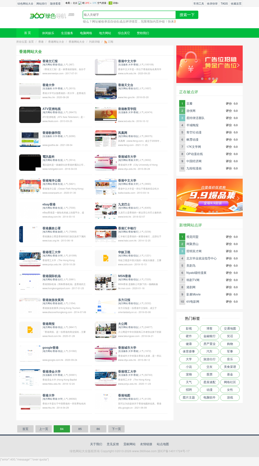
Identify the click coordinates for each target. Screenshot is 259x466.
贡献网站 (129, 444)
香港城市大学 (127, 156)
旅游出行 (209, 359)
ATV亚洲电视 (51, 108)
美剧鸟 (190, 265)
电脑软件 (209, 397)
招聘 (189, 389)
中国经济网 (194, 161)
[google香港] (30, 353)
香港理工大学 (51, 252)
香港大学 (48, 85)
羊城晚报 (192, 125)
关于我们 (96, 444)
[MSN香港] (106, 281)
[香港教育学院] (106, 114)
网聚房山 (192, 244)
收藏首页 (236, 3)
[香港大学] (30, 90)
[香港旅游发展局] (30, 305)
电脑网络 (86, 33)
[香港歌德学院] (30, 138)
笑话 (230, 336)
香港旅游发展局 (53, 300)
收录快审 (212, 3)
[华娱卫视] (106, 257)
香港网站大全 (77, 41)
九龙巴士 (124, 204)
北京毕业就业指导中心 (201, 258)
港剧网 (190, 287)
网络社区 (230, 382)
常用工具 (198, 3)
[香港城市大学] (106, 162)
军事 (230, 351)
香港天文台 (125, 85)
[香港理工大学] (30, 257)
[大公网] (106, 329)
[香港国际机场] (30, 281)
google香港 (50, 347)
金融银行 (209, 336)
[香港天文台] (106, 90)
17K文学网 (193, 146)
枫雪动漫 (192, 139)
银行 (135, 231)
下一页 (116, 429)
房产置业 (209, 343)
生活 (60, 159)
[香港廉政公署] (30, 234)
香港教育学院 (127, 108)
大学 (130, 64)
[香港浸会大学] (30, 377)
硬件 (189, 336)
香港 (41, 41)
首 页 (27, 32)
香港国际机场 (51, 276)
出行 (135, 88)
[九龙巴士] (106, 210)
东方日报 (124, 300)
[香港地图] (106, 401)
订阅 (110, 41)
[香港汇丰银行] (106, 234)
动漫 (209, 389)
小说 (189, 366)
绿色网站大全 (25, 3)
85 (80, 429)
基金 (230, 374)
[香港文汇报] (30, 66)
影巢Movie (193, 294)
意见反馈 (113, 444)
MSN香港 (124, 276)
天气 (189, 382)
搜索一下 (187, 15)
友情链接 (146, 444)
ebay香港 (49, 204)
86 (98, 429)
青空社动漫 (194, 132)
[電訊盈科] (30, 162)
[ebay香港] (30, 210)
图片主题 (189, 397)
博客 (209, 328)
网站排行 (41, 3)
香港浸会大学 (51, 371)
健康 (189, 343)
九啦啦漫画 (194, 168)
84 (62, 429)
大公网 (122, 323)
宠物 (189, 374)
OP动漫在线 (194, 154)
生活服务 (67, 33)
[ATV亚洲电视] (30, 114)
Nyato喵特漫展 (196, 272)
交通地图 (230, 328)
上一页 (43, 429)
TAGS (224, 3)
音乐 (230, 359)
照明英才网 (194, 251)
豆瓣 (189, 103)
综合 (60, 64)
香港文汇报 (50, 61)
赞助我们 (143, 33)
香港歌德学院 (51, 132)
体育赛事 (189, 351)
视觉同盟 (192, 236)
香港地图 (124, 395)
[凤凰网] (106, 138)
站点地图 (163, 444)
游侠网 (190, 110)
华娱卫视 (124, 252)
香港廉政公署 (51, 228)
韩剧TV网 (192, 280)
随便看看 (55, 3)
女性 (230, 389)
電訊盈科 (48, 156)
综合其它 (124, 33)
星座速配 (209, 382)
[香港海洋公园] (30, 186)
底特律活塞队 (195, 118)
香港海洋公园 (51, 180)
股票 (209, 374)
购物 (230, 343)
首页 (31, 41)
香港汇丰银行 (127, 228)
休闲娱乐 (48, 33)
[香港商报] (30, 329)
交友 (209, 366)
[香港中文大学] (106, 66)
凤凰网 (122, 132)
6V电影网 (192, 301)
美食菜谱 (230, 366)
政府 (60, 231)
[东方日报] (106, 305)
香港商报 (48, 323)
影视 (189, 328)
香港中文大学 (127, 61)
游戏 (230, 397)
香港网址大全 (56, 41)
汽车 (209, 351)
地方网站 (105, 33)
